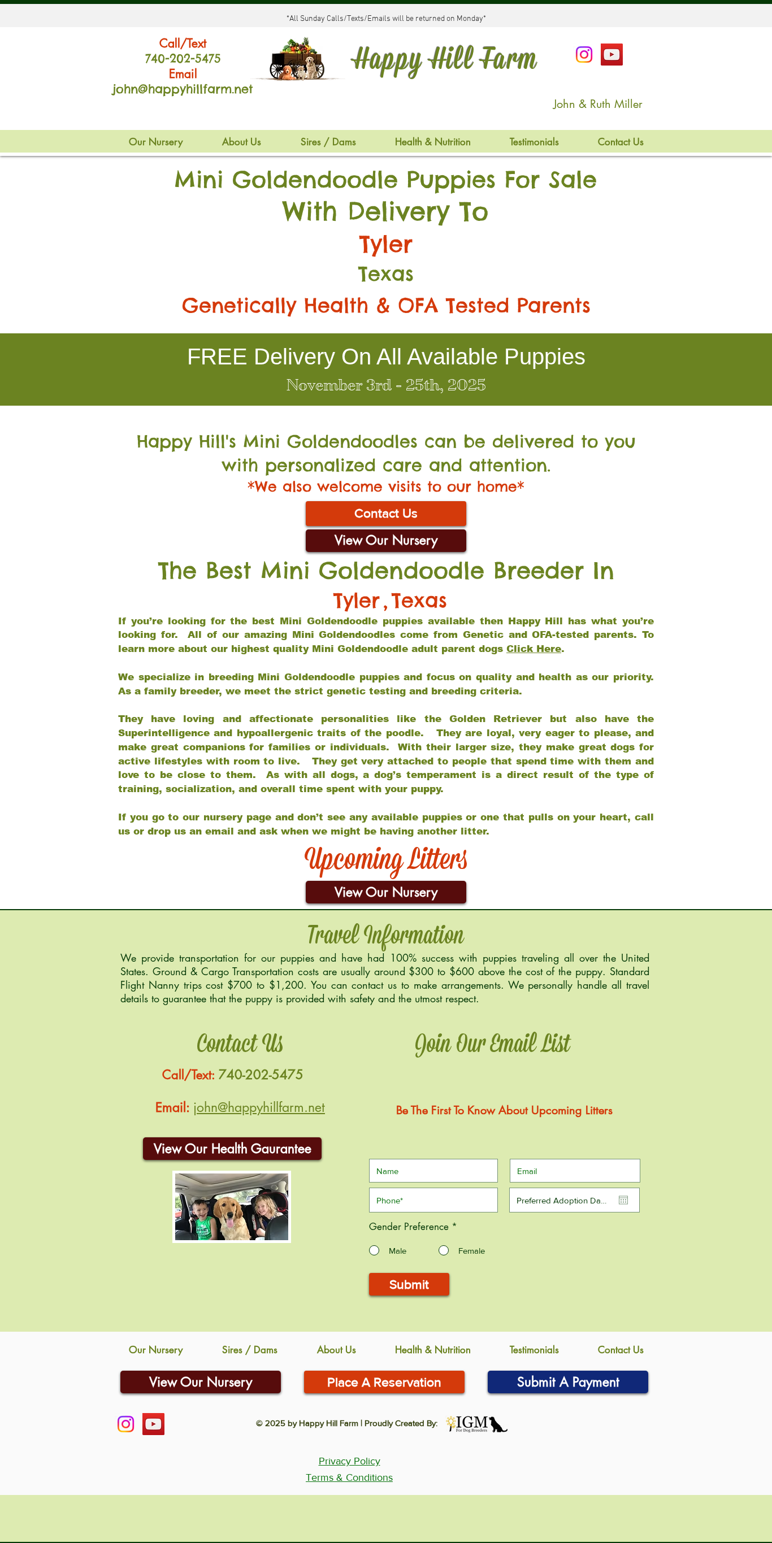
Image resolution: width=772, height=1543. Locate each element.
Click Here (533, 649)
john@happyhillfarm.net (259, 1107)
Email (183, 73)
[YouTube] (612, 55)
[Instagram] (584, 55)
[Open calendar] (623, 1200)
